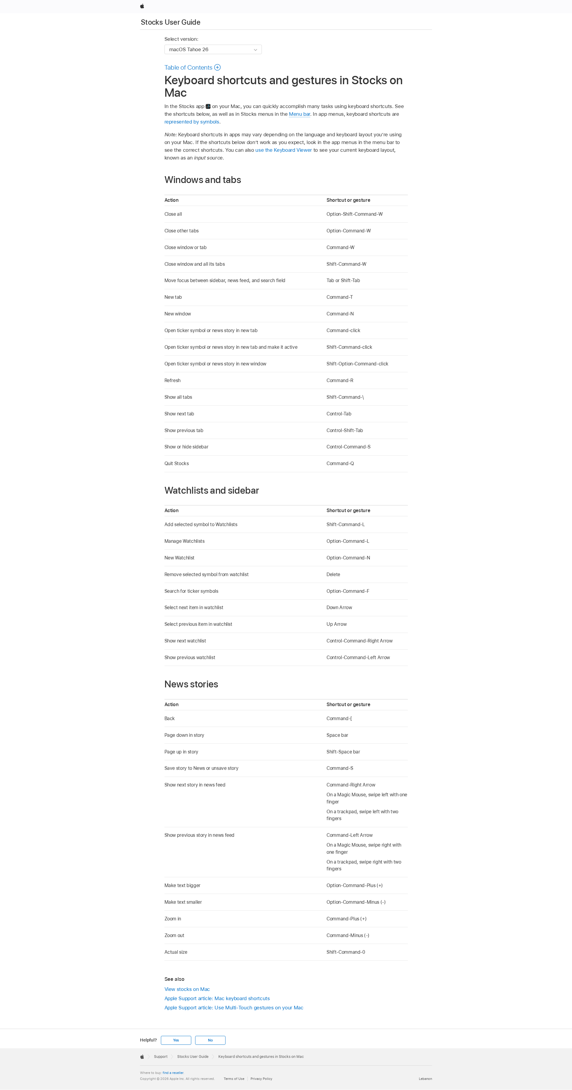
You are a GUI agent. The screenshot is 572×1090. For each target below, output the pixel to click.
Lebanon (425, 1079)
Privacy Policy (261, 1079)
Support (160, 1057)
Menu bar (299, 114)
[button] (192, 67)
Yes (176, 1040)
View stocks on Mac (187, 989)
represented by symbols (191, 122)
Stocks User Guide (170, 22)
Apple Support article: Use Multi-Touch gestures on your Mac (234, 1008)
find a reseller (173, 1073)
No (210, 1040)
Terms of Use (234, 1079)
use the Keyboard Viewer (283, 150)
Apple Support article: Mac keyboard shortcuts (217, 998)
